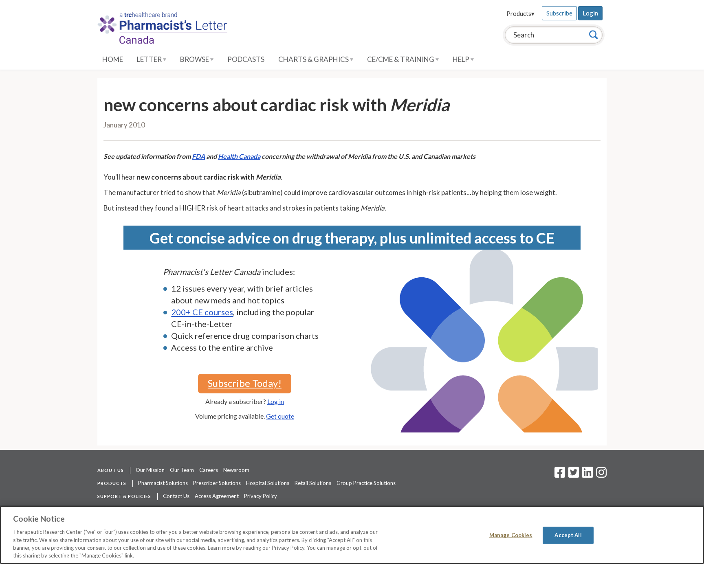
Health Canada (239, 156)
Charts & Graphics (314, 59)
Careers (208, 470)
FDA (198, 156)
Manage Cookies (510, 535)
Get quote (280, 416)
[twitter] (572, 475)
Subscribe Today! (245, 383)
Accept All (567, 535)
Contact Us (176, 496)
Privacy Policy (260, 496)
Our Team (182, 470)
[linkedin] (587, 475)
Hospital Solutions (267, 483)
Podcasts (245, 59)
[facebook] (559, 475)
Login (590, 13)
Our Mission (150, 470)
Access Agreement (217, 496)
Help (462, 59)
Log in (275, 401)
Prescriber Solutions (217, 483)
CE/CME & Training (401, 59)
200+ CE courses (202, 312)
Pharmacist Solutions (163, 483)
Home (112, 59)
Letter (150, 59)
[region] (352, 535)
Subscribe (559, 13)
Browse (195, 59)
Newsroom (236, 470)
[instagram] (601, 475)
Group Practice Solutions (366, 483)
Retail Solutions (313, 483)
